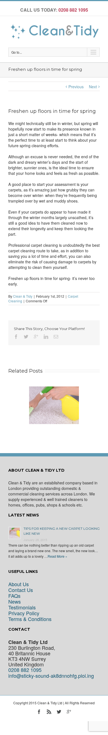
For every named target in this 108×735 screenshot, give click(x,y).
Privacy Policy (23, 613)
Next (93, 86)
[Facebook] (16, 336)
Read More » (57, 556)
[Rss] (49, 712)
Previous (76, 86)
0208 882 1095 (25, 670)
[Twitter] (26, 336)
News (14, 601)
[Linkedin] (46, 336)
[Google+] (36, 336)
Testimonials (22, 607)
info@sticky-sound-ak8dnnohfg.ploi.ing (51, 676)
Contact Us (20, 590)
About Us (18, 584)
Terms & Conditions (30, 619)
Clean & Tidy (22, 296)
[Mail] (56, 336)
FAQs (14, 596)
